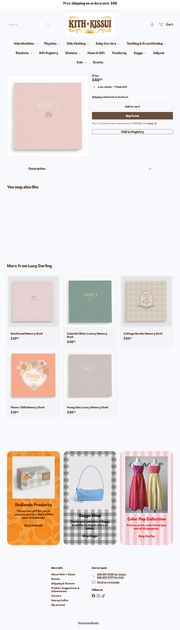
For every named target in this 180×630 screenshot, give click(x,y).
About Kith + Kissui (63, 574)
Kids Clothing (76, 43)
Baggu (138, 52)
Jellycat (158, 52)
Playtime (50, 43)
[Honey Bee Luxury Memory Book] (89, 383)
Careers (56, 595)
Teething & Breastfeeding (145, 43)
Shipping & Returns (63, 583)
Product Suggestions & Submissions (65, 589)
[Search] (48, 24)
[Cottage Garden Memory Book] (146, 309)
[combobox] (29, 24)
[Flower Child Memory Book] (33, 383)
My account (58, 605)
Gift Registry (48, 52)
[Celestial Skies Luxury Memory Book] (89, 311)
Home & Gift (96, 52)
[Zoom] (47, 116)
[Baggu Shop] (90, 482)
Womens (71, 52)
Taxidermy (119, 52)
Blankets (22, 52)
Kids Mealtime (24, 43)
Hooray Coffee (59, 600)
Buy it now (132, 116)
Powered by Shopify (88, 623)
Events (98, 62)
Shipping (97, 97)
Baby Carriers (106, 43)
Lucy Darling (40, 265)
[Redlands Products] (33, 477)
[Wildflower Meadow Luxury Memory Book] (19, 223)
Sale (80, 62)
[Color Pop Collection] (146, 484)
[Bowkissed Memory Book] (33, 309)
